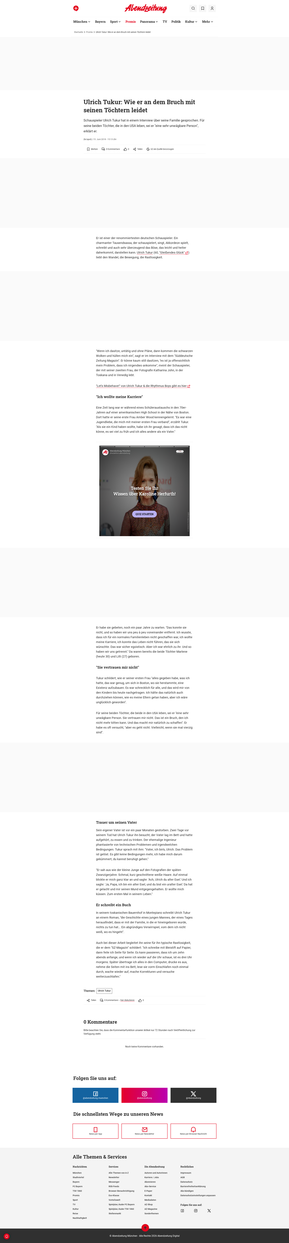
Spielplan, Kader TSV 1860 (121, 1209)
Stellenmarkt (115, 1213)
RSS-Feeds (114, 1186)
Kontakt (148, 1195)
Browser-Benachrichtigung (121, 1191)
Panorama (147, 21)
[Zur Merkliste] (202, 8)
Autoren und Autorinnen (155, 1173)
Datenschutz (186, 1182)
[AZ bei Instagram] (196, 1211)
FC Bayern (77, 1186)
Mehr (206, 21)
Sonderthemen (151, 1213)
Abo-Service (150, 1186)
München (80, 21)
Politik (176, 21)
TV (165, 21)
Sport (114, 21)
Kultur (189, 21)
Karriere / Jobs (151, 1177)
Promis (131, 21)
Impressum (185, 1173)
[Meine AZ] (212, 8)
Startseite (78, 32)
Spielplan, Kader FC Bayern (122, 1204)
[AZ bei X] (209, 1211)
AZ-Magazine (150, 1209)
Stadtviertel (78, 1177)
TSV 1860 (77, 1191)
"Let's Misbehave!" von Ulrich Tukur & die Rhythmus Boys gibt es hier (141, 386)
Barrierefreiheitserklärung (193, 1186)
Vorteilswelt (114, 1200)
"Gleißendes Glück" (172, 252)
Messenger (114, 1182)
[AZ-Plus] (76, 8)
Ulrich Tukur (145, 252)
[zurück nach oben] (145, 1229)
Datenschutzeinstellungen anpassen (198, 1195)
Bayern (100, 21)
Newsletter (114, 1177)
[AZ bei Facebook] (182, 1211)
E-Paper (148, 1191)
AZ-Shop (148, 1204)
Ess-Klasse (114, 1195)
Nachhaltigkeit (80, 1218)
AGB (182, 1177)
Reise (75, 1213)
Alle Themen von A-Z (119, 1173)
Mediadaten (150, 1200)
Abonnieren (150, 1182)
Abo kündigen (187, 1191)
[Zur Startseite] (145, 12)
